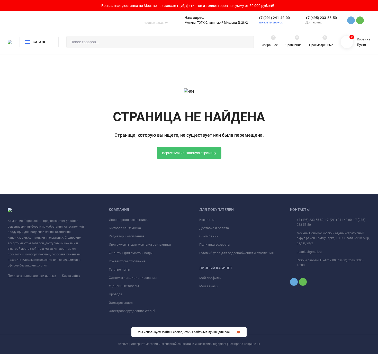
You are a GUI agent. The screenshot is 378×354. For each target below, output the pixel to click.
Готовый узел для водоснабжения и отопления (236, 253)
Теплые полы (119, 269)
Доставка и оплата (214, 228)
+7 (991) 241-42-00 (274, 18)
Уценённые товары (124, 286)
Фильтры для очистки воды (130, 253)
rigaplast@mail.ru (309, 252)
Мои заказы (208, 286)
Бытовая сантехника (125, 228)
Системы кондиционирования (133, 278)
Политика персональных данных (32, 276)
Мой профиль (210, 278)
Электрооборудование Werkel (132, 311)
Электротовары (121, 303)
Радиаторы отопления (126, 236)
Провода (115, 294)
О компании (209, 236)
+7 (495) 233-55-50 (321, 18)
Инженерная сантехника (128, 220)
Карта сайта (71, 276)
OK (238, 332)
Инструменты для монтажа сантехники (140, 244)
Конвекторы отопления (127, 261)
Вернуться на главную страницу (189, 153)
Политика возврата (214, 244)
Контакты (206, 220)
